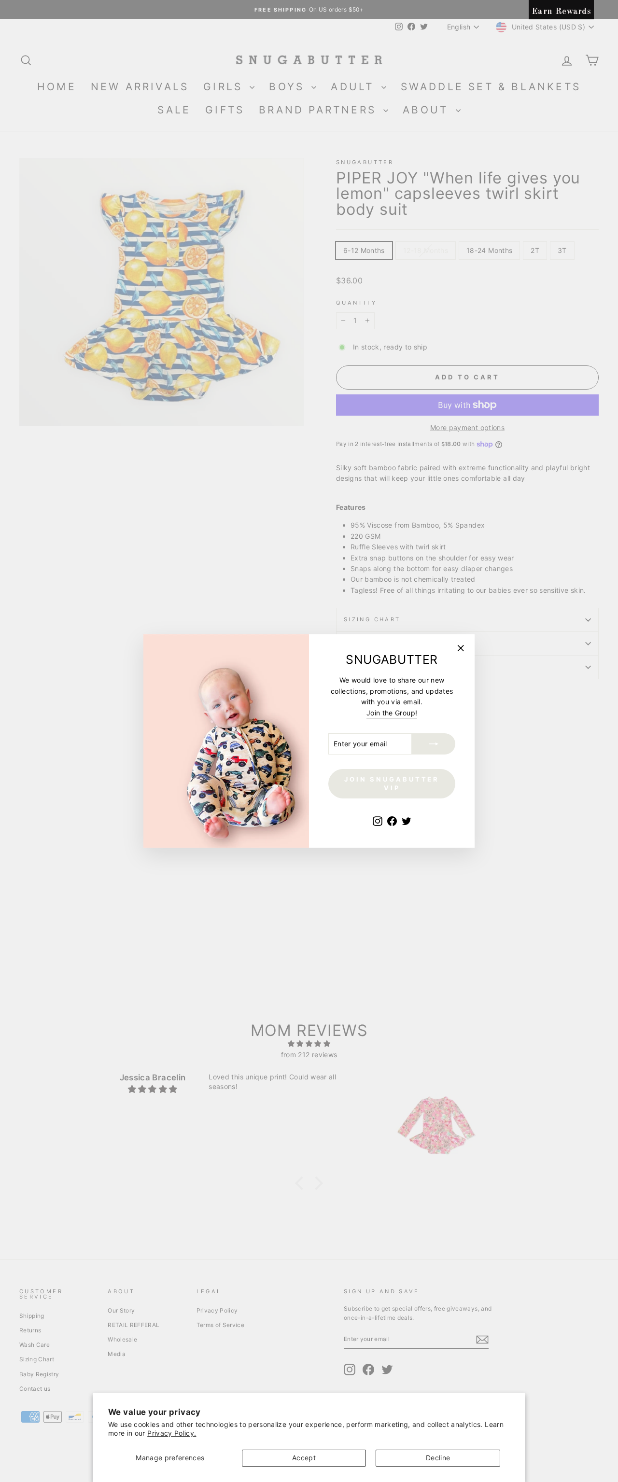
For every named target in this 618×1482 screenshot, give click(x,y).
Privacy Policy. (171, 1433)
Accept (304, 1458)
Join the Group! (391, 713)
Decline (438, 1458)
